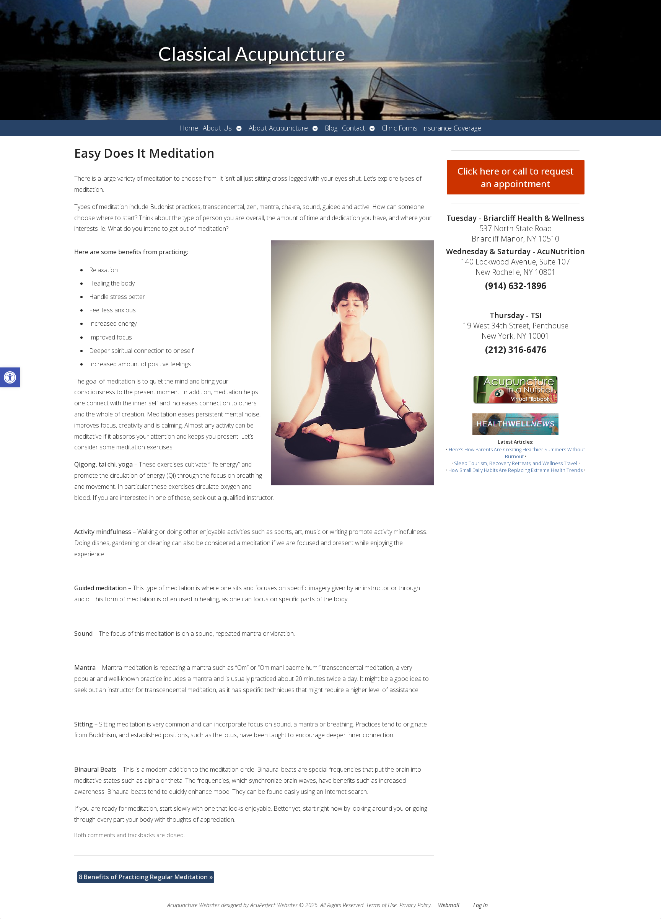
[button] (10, 377)
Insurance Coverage (451, 127)
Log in (480, 905)
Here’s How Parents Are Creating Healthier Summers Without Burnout (517, 453)
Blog (331, 127)
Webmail (448, 905)
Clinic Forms (399, 127)
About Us (217, 127)
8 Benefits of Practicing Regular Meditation (146, 877)
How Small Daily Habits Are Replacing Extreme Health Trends (515, 470)
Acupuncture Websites (193, 905)
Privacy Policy (415, 905)
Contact (353, 127)
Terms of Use (381, 905)
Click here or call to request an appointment (515, 177)
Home (189, 127)
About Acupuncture (278, 127)
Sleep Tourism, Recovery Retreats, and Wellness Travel (515, 463)
